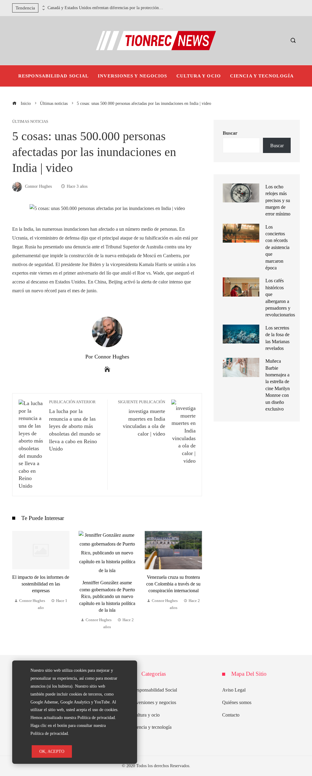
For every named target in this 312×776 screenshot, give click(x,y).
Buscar (230, 133)
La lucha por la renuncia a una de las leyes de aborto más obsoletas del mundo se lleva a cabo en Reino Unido (75, 426)
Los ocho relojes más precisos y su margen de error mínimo (277, 200)
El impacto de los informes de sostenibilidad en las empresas (40, 584)
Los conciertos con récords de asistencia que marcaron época (277, 247)
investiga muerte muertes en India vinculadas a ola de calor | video (141, 418)
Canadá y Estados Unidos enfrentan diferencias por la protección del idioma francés (105, 7)
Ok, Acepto (51, 751)
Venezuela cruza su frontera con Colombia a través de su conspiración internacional (173, 584)
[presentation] (42, 6)
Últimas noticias (30, 122)
